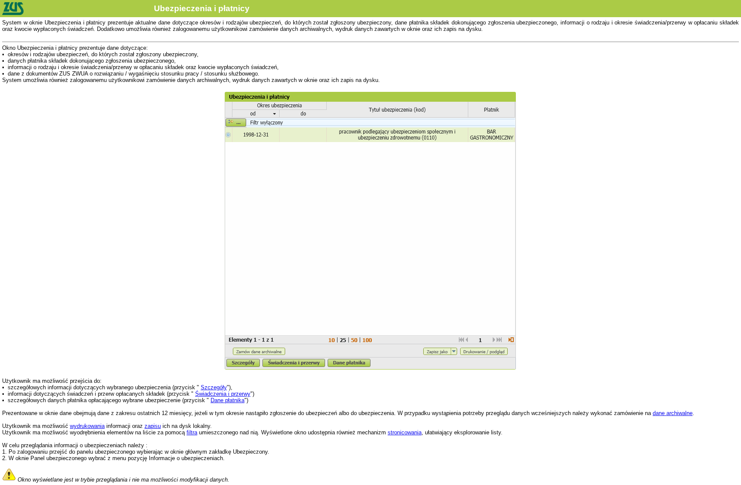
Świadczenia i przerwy (222, 394)
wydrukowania (87, 426)
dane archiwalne (673, 413)
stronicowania (405, 432)
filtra (192, 432)
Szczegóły (214, 387)
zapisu (153, 426)
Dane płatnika (227, 400)
